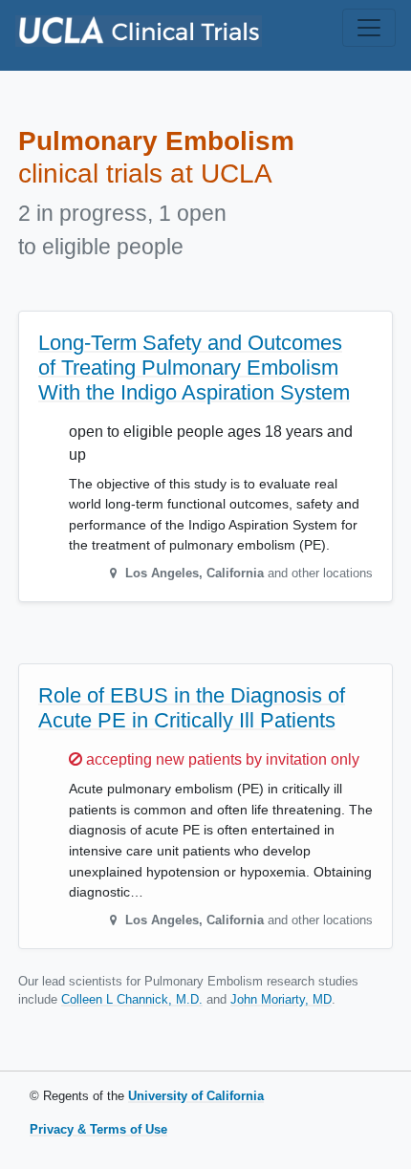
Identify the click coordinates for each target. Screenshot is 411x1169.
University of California (196, 1096)
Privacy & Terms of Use (98, 1129)
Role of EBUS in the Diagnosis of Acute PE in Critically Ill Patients (191, 707)
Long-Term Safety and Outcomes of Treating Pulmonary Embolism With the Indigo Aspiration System (194, 367)
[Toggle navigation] (369, 28)
